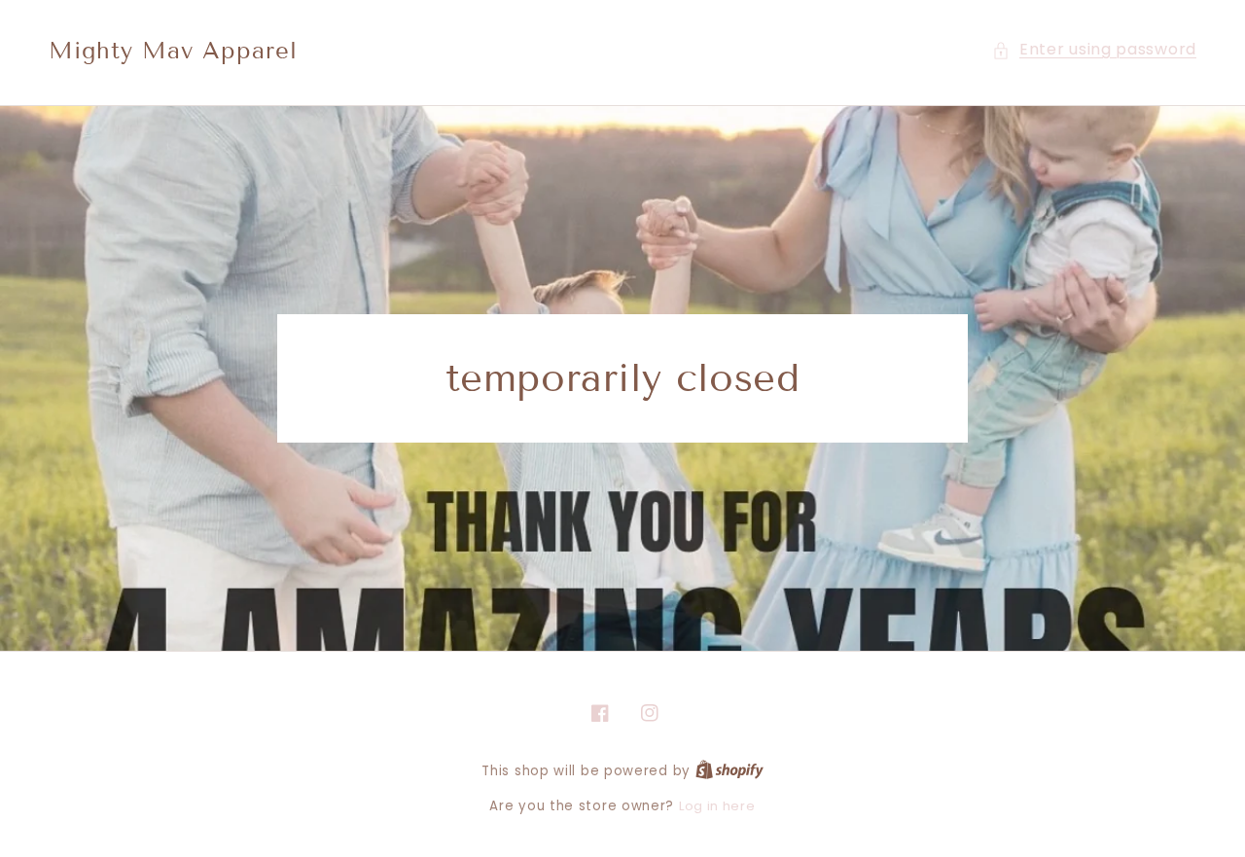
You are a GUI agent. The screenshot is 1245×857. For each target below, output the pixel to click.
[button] (1094, 50)
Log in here (717, 806)
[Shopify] (729, 771)
